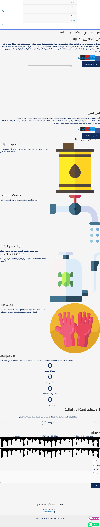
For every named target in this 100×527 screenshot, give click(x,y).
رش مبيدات (72, 20)
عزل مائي (72, 15)
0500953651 (47, 509)
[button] (5, 422)
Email (98, 465)
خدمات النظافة (70, 6)
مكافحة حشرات (70, 11)
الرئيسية (73, 2)
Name (98, 460)
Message (97, 469)
